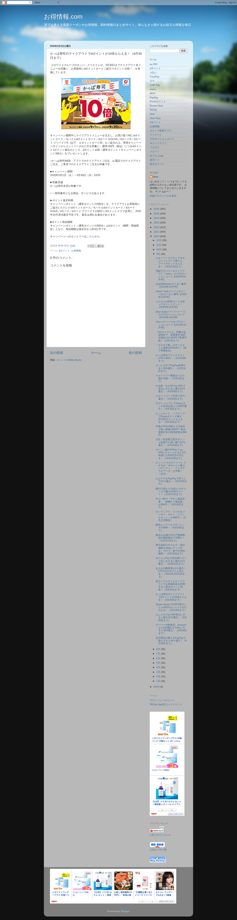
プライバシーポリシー (162, 700)
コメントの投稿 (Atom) (68, 360)
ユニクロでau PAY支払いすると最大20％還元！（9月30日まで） (171, 617)
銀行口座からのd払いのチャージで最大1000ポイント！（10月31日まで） (171, 491)
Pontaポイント (158, 101)
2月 (158, 676)
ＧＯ (152, 81)
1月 (158, 681)
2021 (157, 232)
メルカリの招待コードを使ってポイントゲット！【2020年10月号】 (170, 304)
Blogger (125, 911)
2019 (157, 686)
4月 (158, 667)
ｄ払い (153, 72)
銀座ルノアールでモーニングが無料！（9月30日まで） (170, 527)
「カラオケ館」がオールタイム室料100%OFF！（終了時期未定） (171, 348)
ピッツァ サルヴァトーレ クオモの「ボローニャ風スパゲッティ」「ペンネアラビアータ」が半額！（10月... (171, 468)
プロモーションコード (162, 139)
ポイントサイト (158, 143)
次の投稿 (56, 353)
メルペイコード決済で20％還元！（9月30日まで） (170, 397)
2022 (157, 227)
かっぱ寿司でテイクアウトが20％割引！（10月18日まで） (171, 358)
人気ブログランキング (160, 835)
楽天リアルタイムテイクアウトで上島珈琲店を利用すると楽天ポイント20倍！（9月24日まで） (170, 585)
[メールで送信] (89, 246)
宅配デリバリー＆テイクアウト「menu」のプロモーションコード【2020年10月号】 (171, 275)
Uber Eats (155, 118)
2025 (157, 213)
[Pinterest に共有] (102, 246)
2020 (157, 236)
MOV (152, 93)
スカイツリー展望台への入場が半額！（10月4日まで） (170, 378)
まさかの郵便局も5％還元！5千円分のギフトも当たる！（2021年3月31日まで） (171, 572)
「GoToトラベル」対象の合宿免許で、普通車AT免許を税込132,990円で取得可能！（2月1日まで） (171, 336)
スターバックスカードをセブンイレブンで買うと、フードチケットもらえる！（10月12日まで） (170, 262)
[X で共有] (96, 246)
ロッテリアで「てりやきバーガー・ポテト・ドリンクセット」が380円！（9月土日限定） (171, 516)
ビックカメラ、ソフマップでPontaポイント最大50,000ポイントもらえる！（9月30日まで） (170, 417)
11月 (159, 245)
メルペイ (154, 151)
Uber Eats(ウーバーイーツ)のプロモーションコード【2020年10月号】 (170, 314)
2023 (157, 222)
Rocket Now (156, 105)
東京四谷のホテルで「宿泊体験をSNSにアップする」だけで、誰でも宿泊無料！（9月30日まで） (170, 549)
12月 (159, 240)
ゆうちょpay (156, 155)
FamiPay (154, 76)
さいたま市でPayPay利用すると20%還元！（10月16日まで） (171, 368)
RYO (155, 177)
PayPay (154, 97)
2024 (157, 218)
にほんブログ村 (158, 849)
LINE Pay (155, 85)
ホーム (96, 353)
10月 (159, 249)
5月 (158, 663)
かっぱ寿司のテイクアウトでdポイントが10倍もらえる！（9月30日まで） (171, 597)
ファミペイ (156, 135)
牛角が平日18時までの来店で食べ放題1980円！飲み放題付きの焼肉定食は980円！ (171, 430)
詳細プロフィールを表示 (163, 196)
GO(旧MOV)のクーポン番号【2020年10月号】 (171, 285)
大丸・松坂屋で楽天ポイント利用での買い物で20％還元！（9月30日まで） (170, 442)
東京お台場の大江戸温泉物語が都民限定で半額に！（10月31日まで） (170, 538)
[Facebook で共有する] (99, 246)
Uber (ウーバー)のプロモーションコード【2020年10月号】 (171, 325)
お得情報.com (63, 16)
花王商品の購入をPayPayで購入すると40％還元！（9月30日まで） (171, 641)
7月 (158, 653)
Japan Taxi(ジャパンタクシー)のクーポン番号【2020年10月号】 (171, 294)
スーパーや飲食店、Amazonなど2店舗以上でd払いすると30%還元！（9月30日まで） (171, 629)
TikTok (153, 110)
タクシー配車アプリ (161, 130)
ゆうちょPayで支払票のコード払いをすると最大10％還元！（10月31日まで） (171, 561)
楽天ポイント (157, 164)
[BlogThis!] (92, 246)
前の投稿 (135, 353)
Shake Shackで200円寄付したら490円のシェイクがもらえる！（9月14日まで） (171, 607)
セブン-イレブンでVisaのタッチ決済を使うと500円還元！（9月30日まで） (171, 406)
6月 (158, 658)
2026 (157, 209)
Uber (152, 114)
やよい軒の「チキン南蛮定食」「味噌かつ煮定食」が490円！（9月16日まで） (170, 503)
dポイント (64, 250)
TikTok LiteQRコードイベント (166, 704)
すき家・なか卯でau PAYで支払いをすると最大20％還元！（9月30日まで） (170, 389)
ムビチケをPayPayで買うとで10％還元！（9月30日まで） (171, 481)
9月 (158, 254)
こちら (90, 236)
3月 (158, 672)
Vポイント (155, 122)
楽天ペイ (154, 160)
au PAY (154, 64)
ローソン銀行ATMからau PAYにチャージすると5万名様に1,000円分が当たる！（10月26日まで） (171, 453)
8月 (158, 649)
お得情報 (76, 250)
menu (153, 89)
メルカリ (154, 147)
